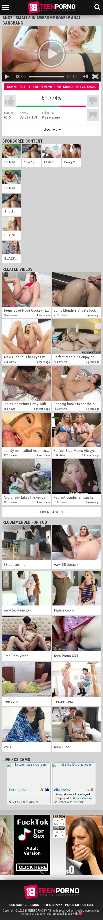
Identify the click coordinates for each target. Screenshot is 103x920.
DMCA (34, 905)
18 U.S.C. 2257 (52, 905)
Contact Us (18, 905)
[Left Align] (7, 7)
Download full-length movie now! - (51, 87)
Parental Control (79, 905)
